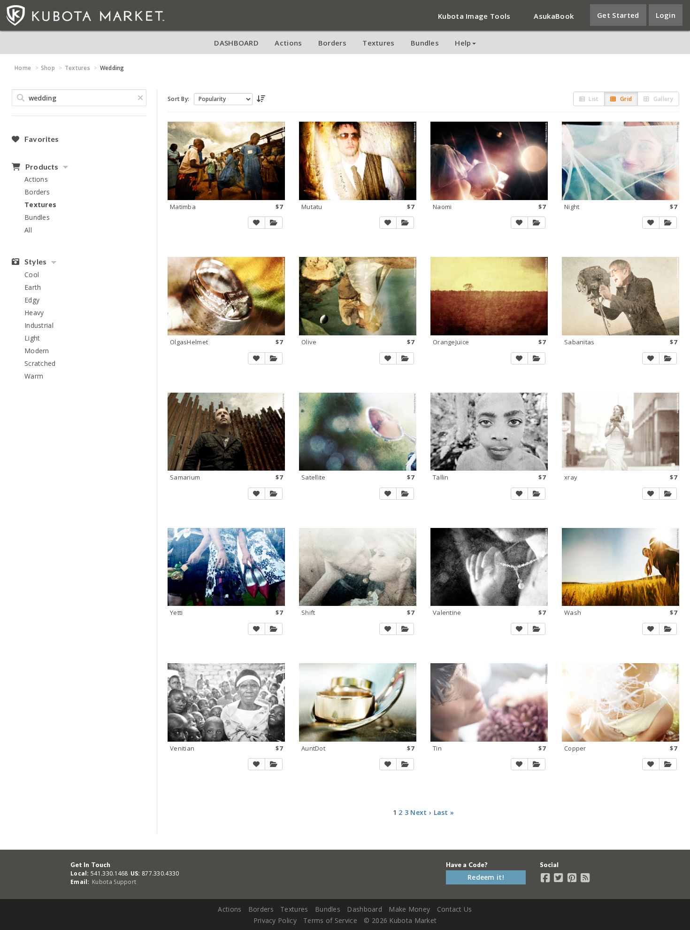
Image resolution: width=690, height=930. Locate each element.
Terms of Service (330, 920)
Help (463, 42)
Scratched (40, 363)
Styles (34, 261)
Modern (36, 350)
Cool (31, 274)
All (28, 229)
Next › (420, 812)
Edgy (31, 299)
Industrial (39, 325)
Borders (332, 42)
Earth (32, 287)
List (593, 99)
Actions (288, 42)
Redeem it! (486, 877)
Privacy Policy (275, 920)
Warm (33, 376)
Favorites (41, 139)
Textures (378, 42)
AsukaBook (554, 16)
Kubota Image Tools (474, 16)
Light (32, 337)
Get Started (618, 15)
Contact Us (454, 909)
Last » (444, 812)
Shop (48, 68)
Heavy (34, 312)
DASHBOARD (236, 42)
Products (41, 167)
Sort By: (178, 99)
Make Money (409, 909)
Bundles (425, 42)
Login (666, 15)
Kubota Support (114, 882)
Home (23, 68)
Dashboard (364, 909)
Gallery (662, 99)
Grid (625, 99)
